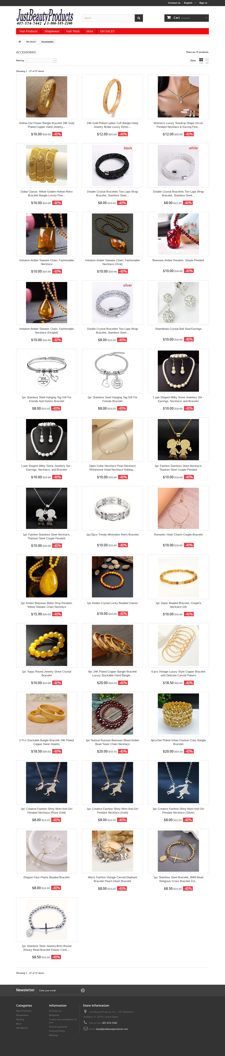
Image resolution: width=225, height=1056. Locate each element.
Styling (20, 1019)
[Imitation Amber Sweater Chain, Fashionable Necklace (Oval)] (112, 234)
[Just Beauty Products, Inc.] (46, 17)
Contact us (174, 2)
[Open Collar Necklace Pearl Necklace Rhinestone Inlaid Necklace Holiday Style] (112, 439)
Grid (201, 63)
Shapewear (22, 1015)
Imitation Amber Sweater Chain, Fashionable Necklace (46, 262)
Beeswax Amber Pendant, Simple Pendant (178, 260)
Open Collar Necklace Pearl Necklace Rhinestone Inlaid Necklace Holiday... (112, 467)
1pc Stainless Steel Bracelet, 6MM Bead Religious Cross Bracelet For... (178, 879)
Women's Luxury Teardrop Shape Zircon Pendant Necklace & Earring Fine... (178, 125)
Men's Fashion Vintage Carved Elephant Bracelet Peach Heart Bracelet (112, 879)
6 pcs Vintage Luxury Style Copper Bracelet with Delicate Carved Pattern (178, 673)
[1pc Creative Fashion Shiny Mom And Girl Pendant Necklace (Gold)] (112, 782)
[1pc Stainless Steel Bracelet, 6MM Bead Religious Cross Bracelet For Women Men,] (178, 851)
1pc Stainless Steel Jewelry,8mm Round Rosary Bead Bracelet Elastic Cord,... (46, 947)
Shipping (54, 1015)
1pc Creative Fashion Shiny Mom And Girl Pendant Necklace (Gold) (112, 810)
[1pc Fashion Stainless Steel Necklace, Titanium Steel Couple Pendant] (178, 439)
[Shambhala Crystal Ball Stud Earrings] (178, 302)
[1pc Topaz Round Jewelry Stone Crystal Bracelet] (46, 645)
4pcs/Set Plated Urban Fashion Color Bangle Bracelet (178, 742)
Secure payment (58, 1026)
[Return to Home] (19, 42)
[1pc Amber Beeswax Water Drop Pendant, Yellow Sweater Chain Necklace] (46, 576)
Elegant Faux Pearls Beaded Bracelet (47, 877)
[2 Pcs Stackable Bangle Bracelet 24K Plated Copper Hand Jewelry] (46, 714)
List (207, 63)
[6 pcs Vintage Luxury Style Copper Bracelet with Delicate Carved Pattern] (178, 645)
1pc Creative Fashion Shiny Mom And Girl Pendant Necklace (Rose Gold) (46, 810)
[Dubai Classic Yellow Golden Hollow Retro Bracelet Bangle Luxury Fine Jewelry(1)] (46, 165)
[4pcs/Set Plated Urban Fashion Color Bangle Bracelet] (178, 714)
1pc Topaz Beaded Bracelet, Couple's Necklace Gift (178, 605)
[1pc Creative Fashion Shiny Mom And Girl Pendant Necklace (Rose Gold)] (46, 782)
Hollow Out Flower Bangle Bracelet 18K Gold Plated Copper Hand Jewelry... (46, 125)
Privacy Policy (57, 1031)
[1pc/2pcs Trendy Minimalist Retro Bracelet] (112, 508)
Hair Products (23, 1011)
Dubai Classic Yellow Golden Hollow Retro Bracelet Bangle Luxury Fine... (46, 193)
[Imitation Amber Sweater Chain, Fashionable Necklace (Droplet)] (46, 302)
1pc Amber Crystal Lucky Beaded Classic (112, 603)
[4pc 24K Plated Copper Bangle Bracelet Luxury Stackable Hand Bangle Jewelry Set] (112, 645)
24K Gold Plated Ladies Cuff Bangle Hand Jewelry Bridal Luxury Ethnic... (112, 125)
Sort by (20, 60)
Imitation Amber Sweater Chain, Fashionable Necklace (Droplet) (46, 330)
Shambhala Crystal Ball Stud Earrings (178, 328)
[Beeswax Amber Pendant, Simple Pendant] (178, 234)
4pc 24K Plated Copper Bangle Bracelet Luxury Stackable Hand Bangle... (112, 673)
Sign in (203, 2)
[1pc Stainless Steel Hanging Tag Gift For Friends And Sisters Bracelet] (46, 371)
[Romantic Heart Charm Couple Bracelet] (178, 508)
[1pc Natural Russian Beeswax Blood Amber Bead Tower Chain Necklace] (112, 714)
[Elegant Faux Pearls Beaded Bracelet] (46, 851)
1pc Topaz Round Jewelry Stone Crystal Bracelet (46, 673)
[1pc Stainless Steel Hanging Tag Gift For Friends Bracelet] (112, 371)
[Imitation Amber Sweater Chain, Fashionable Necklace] (46, 234)
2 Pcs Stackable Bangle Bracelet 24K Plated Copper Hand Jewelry (46, 742)
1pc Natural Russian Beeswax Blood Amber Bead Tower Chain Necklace (112, 742)
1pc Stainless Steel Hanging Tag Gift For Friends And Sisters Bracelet (46, 399)
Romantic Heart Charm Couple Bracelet (178, 534)
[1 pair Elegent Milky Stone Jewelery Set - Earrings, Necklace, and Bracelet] (178, 371)
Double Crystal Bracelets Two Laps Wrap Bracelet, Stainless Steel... (112, 193)
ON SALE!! (22, 1028)
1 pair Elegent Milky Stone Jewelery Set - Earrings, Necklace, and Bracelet (178, 399)
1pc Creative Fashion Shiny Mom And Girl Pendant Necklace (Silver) (178, 810)
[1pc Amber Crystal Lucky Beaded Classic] (112, 576)
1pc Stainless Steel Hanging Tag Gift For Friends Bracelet (112, 399)
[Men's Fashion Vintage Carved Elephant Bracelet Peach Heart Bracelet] (112, 851)
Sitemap (53, 1035)
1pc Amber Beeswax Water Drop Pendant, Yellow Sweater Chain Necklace (46, 605)
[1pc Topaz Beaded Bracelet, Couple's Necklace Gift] (178, 576)
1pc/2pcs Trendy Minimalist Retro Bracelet (112, 534)
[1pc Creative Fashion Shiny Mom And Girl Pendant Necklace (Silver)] (178, 782)
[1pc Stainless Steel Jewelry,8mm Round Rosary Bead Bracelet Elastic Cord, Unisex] (46, 919)
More (19, 1023)
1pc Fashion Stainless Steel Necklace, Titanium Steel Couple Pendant (178, 467)
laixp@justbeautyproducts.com (112, 1029)
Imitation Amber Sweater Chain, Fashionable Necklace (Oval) (112, 262)
